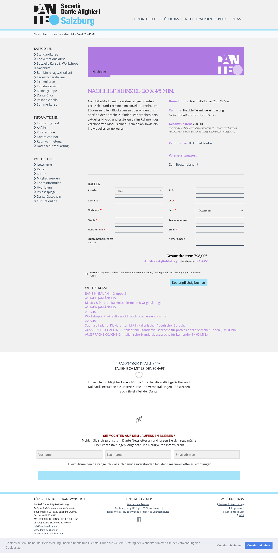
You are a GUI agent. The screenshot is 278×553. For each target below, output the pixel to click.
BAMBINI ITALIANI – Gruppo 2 (105, 293)
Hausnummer (96, 229)
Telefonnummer (178, 220)
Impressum (237, 508)
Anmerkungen (177, 238)
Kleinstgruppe (46, 91)
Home (52, 34)
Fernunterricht (145, 19)
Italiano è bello (47, 100)
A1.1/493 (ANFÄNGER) (100, 298)
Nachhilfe (43, 68)
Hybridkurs (44, 187)
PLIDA (222, 19)
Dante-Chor (45, 95)
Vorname (94, 200)
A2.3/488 (91, 321)
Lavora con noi (47, 137)
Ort (171, 200)
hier (214, 115)
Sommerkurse (46, 104)
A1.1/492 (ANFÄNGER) (100, 307)
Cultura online (46, 201)
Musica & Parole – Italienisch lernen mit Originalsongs (123, 303)
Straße (92, 220)
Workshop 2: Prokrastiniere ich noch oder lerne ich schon (126, 316)
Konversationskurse (50, 59)
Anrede (92, 190)
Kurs (60, 34)
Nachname (95, 210)
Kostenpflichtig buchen (188, 282)
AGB (119, 272)
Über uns (171, 19)
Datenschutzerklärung (52, 146)
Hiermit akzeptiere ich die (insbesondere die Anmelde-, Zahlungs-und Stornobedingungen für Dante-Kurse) (145, 274)
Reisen (41, 169)
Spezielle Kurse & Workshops (57, 63)
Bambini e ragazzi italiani (54, 72)
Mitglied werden (198, 19)
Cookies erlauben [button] (258, 545)
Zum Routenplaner (182, 164)
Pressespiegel (46, 192)
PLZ (171, 190)
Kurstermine (45, 132)
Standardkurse (47, 54)
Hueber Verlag (131, 511)
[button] (22, 548)
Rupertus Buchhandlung (155, 511)
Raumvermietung (49, 141)
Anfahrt (42, 128)
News (236, 19)
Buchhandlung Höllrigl (127, 508)
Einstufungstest (47, 123)
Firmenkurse (45, 82)
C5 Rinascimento (151, 508)
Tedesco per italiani (50, 77)
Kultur (41, 174)
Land (172, 210)
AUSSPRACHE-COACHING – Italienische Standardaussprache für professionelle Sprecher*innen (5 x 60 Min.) (161, 330)
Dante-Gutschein (48, 196)
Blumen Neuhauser (138, 504)
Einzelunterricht (48, 86)
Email (173, 229)
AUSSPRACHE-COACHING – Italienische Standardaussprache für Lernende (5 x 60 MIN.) (146, 334)
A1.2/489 (91, 312)
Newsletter (44, 165)
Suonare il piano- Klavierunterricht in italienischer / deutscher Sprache (135, 325)
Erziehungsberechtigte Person (100, 240)
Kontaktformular (48, 183)
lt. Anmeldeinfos (200, 143)
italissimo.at (114, 511)
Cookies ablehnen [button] (229, 545)
